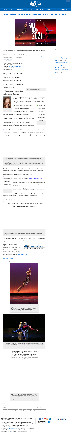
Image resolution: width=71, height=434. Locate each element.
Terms (29, 431)
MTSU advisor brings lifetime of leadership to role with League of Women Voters (61, 59)
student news (43, 410)
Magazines (19, 9)
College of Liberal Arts (18, 184)
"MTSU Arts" (5, 407)
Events (42, 9)
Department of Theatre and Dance (15, 252)
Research (27, 9)
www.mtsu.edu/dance (22, 254)
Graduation (49, 9)
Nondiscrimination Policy (14, 428)
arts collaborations (10, 407)
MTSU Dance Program (26, 410)
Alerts (55, 9)
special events (39, 410)
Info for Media (63, 9)
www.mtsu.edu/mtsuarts (8, 258)
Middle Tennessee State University (15, 410)
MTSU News (8, 9)
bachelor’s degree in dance (18, 407)
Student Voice (34, 9)
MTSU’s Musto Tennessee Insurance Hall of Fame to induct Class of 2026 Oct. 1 (61, 71)
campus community (26, 407)
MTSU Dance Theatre (33, 410)
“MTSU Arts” (27, 184)
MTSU (68, 1)
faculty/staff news (29, 409)
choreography (31, 407)
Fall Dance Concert (36, 409)
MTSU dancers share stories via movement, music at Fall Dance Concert (35, 14)
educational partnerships (22, 409)
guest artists (41, 409)
